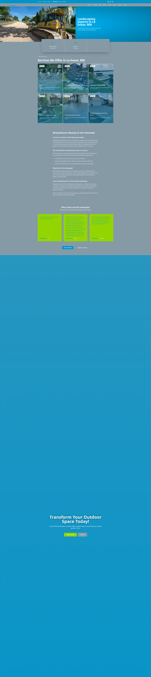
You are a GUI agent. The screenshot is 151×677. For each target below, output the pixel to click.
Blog (100, 4)
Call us (141, 4)
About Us (120, 4)
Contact (124, 4)
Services (89, 4)
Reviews (104, 4)
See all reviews (68, 247)
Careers (109, 4)
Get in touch (132, 4)
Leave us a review (82, 247)
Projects (95, 4)
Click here (75, 48)
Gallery (114, 4)
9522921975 (53, 48)
